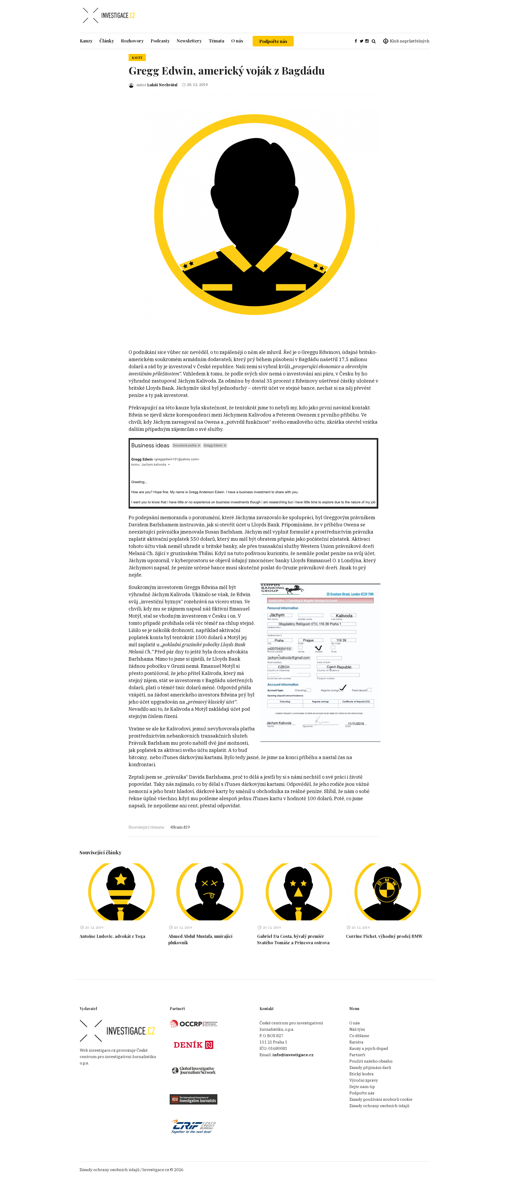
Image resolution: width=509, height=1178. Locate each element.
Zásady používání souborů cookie (381, 1099)
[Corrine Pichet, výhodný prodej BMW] (387, 891)
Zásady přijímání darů (370, 1067)
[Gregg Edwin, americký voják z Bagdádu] (254, 215)
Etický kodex (361, 1073)
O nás (354, 1022)
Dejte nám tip (362, 1086)
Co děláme (359, 1035)
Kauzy (137, 57)
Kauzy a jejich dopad (368, 1048)
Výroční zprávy (363, 1080)
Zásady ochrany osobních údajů (379, 1105)
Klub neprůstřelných (409, 41)
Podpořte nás (273, 41)
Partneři (357, 1054)
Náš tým (357, 1029)
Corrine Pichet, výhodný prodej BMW (384, 936)
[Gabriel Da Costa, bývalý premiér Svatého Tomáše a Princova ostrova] (299, 891)
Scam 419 (181, 827)
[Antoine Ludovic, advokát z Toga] (121, 891)
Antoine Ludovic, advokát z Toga (112, 936)
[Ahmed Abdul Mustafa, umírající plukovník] (210, 891)
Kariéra (356, 1042)
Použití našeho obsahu (371, 1061)
